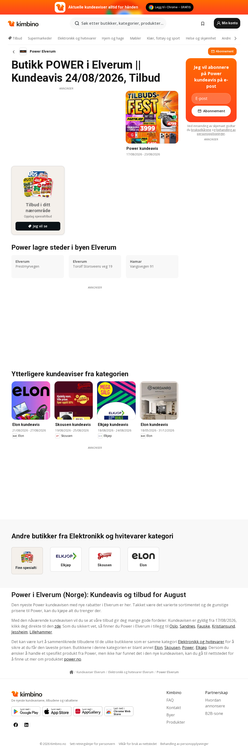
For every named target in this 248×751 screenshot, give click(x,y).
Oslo (174, 626)
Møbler (135, 38)
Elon (159, 647)
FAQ (170, 700)
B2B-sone (214, 713)
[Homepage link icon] (71, 672)
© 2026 (53, 744)
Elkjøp (201, 647)
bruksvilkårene (201, 130)
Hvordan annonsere (215, 703)
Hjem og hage (113, 38)
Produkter (175, 722)
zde (57, 626)
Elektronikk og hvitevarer (77, 38)
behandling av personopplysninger (216, 132)
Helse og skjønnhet (201, 38)
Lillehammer (41, 632)
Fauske (203, 626)
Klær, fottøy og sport (163, 38)
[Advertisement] (66, 124)
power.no (72, 659)
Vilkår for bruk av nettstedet (138, 744)
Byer (170, 715)
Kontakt (173, 707)
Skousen (172, 647)
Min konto (229, 23)
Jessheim (19, 632)
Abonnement (225, 51)
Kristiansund (223, 626)
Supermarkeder (40, 38)
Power (188, 647)
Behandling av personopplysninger (184, 744)
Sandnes (187, 626)
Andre (226, 38)
